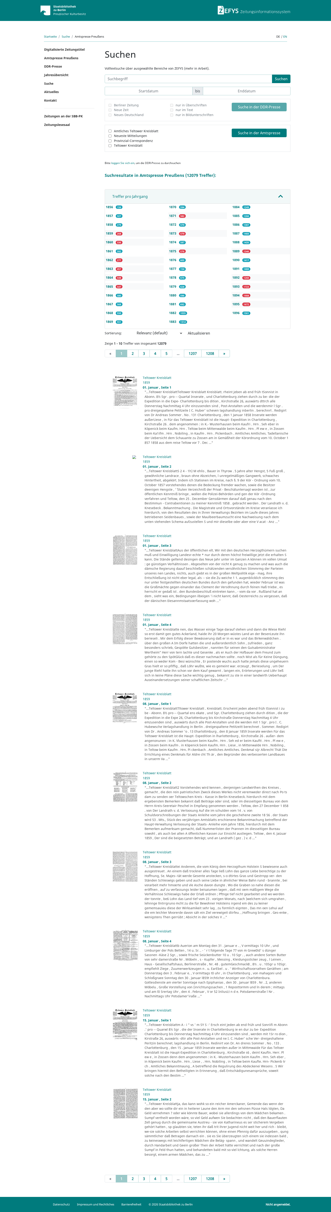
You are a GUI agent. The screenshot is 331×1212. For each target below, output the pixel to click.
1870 (173, 207)
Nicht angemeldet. (278, 1204)
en (285, 36)
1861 (110, 251)
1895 (236, 304)
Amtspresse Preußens (61, 58)
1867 (110, 304)
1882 (173, 313)
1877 (173, 269)
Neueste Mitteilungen (130, 136)
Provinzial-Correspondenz (133, 141)
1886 (236, 224)
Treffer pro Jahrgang (130, 196)
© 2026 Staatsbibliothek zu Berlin (171, 1204)
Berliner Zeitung (126, 105)
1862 (110, 260)
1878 (173, 277)
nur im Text (184, 110)
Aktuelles (51, 92)
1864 (110, 277)
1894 (236, 295)
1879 (173, 286)
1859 (110, 233)
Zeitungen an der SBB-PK (63, 116)
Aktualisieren (199, 333)
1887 (236, 233)
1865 (110, 286)
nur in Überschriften (191, 105)
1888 (236, 242)
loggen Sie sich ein (122, 163)
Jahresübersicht (56, 75)
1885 (236, 216)
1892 (236, 277)
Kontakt (50, 100)
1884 (236, 207)
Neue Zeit (121, 110)
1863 (110, 269)
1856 (110, 207)
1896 (236, 313)
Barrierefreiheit (131, 1204)
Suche (66, 36)
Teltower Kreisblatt (128, 145)
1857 (110, 216)
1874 (173, 242)
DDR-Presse (53, 66)
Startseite (50, 36)
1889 (236, 251)
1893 (236, 286)
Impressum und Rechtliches (95, 1204)
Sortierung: (113, 333)
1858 (110, 224)
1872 (173, 224)
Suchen (281, 78)
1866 (110, 295)
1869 (110, 321)
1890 (236, 260)
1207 (193, 353)
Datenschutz (61, 1204)
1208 (210, 353)
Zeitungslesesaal (57, 125)
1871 (173, 216)
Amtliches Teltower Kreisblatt (136, 131)
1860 (110, 242)
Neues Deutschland (129, 115)
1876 (173, 260)
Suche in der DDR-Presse (259, 107)
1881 (173, 304)
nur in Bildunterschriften (194, 115)
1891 (236, 269)
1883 (173, 321)
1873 (173, 233)
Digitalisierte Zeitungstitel (64, 49)
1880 (173, 295)
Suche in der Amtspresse (259, 132)
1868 (110, 313)
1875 (173, 251)
